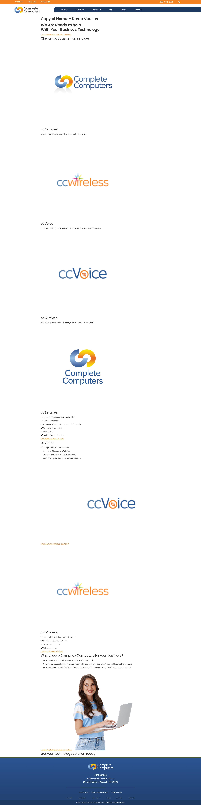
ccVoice (64, 10)
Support (123, 10)
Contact (138, 10)
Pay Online (19, 2)
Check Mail (31, 2)
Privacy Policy (83, 792)
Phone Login (45, 2)
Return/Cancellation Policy (100, 792)
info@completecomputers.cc (100, 778)
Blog (110, 10)
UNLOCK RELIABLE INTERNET (52, 651)
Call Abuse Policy (117, 792)
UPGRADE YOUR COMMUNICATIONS (55, 544)
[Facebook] (179, 2)
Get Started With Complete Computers (56, 34)
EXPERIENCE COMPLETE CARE (52, 439)
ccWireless (80, 10)
